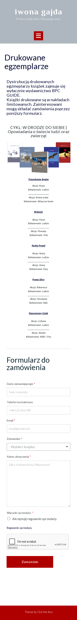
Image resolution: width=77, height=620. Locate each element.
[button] (38, 35)
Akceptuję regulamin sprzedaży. (34, 519)
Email (11, 420)
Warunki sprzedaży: (20, 512)
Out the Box (45, 612)
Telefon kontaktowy (20, 402)
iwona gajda (38, 11)
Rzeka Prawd (38, 245)
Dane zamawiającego (21, 383)
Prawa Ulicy (38, 279)
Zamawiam (14, 438)
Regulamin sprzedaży (19, 527)
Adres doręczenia (19, 456)
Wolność (38, 212)
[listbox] (38, 447)
